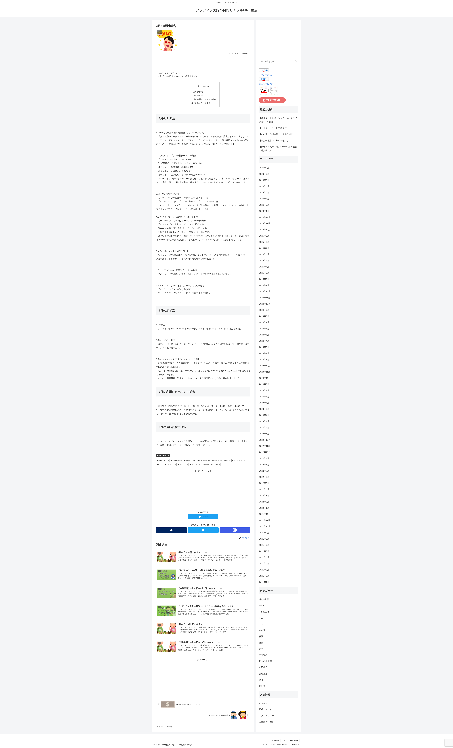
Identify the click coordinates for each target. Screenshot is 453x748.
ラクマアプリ (183, 464)
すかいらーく (218, 460)
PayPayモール (177, 460)
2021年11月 (264, 520)
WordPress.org (266, 722)
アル (261, 618)
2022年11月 (264, 446)
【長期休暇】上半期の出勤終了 (274, 140)
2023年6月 (264, 403)
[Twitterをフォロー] (203, 530)
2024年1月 (264, 359)
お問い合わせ (274, 741)
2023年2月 (264, 427)
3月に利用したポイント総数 (204, 99)
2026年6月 (264, 180)
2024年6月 (264, 328)
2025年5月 (264, 260)
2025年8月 (264, 242)
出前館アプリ (209, 464)
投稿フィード (265, 709)
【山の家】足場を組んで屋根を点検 (276, 134)
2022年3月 (264, 495)
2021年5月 (264, 557)
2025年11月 (264, 223)
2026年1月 (264, 211)
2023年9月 (264, 384)
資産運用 (263, 673)
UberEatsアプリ (190, 460)
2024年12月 (264, 291)
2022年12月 (264, 440)
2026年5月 (264, 186)
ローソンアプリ (196, 464)
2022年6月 (264, 477)
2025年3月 (264, 273)
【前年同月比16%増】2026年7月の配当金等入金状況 (278, 149)
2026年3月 (264, 199)
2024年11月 (264, 298)
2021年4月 (264, 563)
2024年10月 (264, 304)
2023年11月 (264, 372)
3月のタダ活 (197, 92)
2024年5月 (264, 335)
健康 (261, 643)
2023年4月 (264, 415)
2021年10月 (264, 526)
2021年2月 (264, 576)
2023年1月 (264, 433)
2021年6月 (264, 551)
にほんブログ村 (266, 75)
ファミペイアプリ (239, 460)
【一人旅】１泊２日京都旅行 (273, 128)
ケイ (159, 455)
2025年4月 (264, 267)
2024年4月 (264, 341)
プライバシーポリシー (290, 741)
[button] (296, 61)
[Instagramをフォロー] (235, 530)
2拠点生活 (264, 599)
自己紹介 (263, 667)
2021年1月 (264, 582)
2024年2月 (264, 353)
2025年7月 (264, 248)
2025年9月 (264, 236)
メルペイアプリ (171, 464)
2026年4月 (264, 192)
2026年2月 (264, 205)
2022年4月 (264, 489)
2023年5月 (264, 409)
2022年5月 (264, 483)
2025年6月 (264, 254)
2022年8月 (264, 464)
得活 (218, 464)
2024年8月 (264, 316)
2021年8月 (264, 539)
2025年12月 (264, 217)
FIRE (261, 605)
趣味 (261, 680)
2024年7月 (264, 322)
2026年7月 (264, 174)
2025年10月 (264, 230)
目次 (200, 86)
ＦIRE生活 (264, 612)
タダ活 (228, 460)
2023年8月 (264, 390)
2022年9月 (264, 458)
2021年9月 (264, 533)
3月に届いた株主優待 (201, 103)
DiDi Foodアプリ (163, 460)
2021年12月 (264, 514)
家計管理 (263, 655)
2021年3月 (264, 570)
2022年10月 (264, 452)
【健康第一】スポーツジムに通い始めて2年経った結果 (278, 120)
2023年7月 (264, 396)
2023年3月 (264, 421)
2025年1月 (264, 285)
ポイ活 (166, 455)
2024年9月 (264, 310)
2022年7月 (264, 471)
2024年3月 (264, 347)
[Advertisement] (203, 61)
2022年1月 (264, 508)
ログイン (263, 703)
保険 (261, 636)
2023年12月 (264, 365)
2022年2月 (264, 502)
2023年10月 (264, 378)
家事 (261, 649)
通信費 (262, 686)
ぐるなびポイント (204, 460)
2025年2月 (264, 279)
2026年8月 (264, 168)
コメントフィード (267, 715)
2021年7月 (264, 545)
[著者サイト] (171, 530)
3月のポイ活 (197, 95)
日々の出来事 (265, 661)
